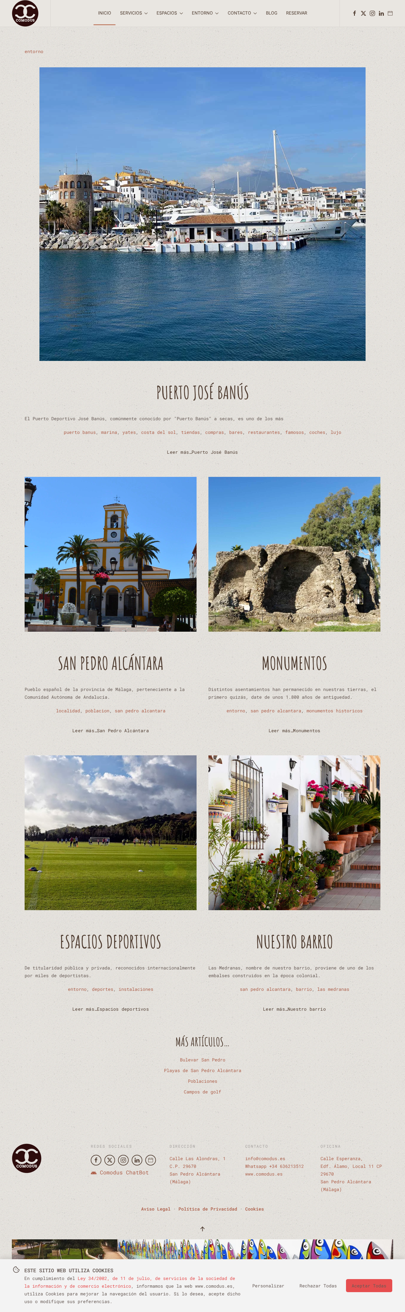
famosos (294, 432)
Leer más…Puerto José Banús (202, 452)
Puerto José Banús (202, 392)
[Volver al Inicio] (25, 13)
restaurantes (264, 432)
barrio (304, 989)
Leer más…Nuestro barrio (294, 1009)
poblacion (97, 711)
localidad (68, 711)
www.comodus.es (264, 1174)
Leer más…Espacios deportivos (110, 1009)
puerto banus (80, 432)
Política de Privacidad (207, 1209)
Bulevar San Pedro (202, 1060)
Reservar (296, 13)
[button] (202, 1229)
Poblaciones (202, 1081)
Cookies (254, 1209)
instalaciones (136, 989)
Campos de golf (202, 1092)
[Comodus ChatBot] (94, 1172)
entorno (34, 51)
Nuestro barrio (294, 941)
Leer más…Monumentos (295, 730)
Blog (271, 13)
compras (214, 432)
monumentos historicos (335, 711)
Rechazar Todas (318, 1286)
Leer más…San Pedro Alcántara (110, 730)
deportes (102, 989)
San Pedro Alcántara (111, 663)
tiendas (190, 432)
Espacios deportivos (110, 941)
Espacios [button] (167, 13)
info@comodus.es (265, 1158)
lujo (336, 432)
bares (236, 432)
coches (317, 432)
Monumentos (294, 663)
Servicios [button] (131, 13)
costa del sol (158, 432)
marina (109, 432)
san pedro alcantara (140, 711)
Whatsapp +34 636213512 (274, 1166)
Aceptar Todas (369, 1286)
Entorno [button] (202, 13)
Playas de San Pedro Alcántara (202, 1070)
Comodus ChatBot (124, 1172)
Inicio (104, 13)
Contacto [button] (239, 13)
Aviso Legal (155, 1209)
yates (129, 432)
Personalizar (268, 1286)
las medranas (333, 989)
